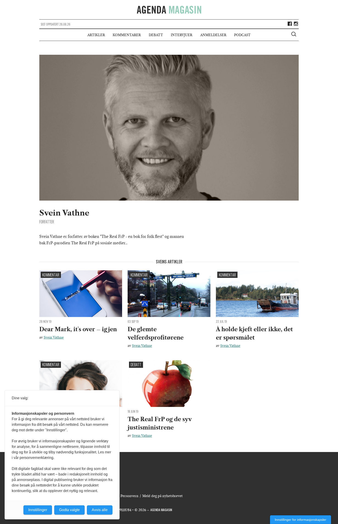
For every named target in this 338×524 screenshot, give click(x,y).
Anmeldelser (213, 35)
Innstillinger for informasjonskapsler (300, 519)
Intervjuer (181, 35)
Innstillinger (37, 510)
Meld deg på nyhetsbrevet (162, 496)
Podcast (242, 35)
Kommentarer (127, 35)
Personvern (129, 496)
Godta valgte (69, 510)
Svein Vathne (54, 337)
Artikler (96, 35)
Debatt (156, 35)
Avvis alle (100, 510)
